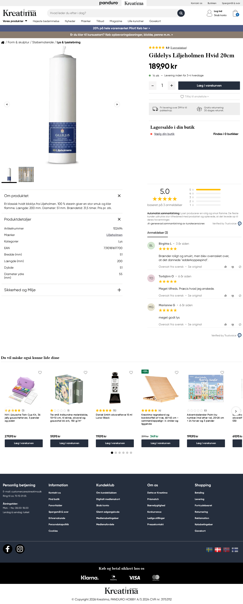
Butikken (212, 3)
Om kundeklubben (106, 492)
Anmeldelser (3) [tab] (157, 232)
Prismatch (153, 499)
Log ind (218, 11)
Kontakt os (196, 3)
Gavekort (200, 530)
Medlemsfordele (105, 524)
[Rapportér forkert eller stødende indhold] (240, 267)
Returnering (201, 511)
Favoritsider (55, 505)
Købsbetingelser (204, 524)
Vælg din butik (164, 134)
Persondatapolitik (59, 524)
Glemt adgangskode (107, 511)
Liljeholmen (114, 235)
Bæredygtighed (156, 505)
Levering (199, 499)
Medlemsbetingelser (107, 518)
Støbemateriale (43, 42)
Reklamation (202, 518)
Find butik (54, 499)
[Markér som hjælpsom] (226, 267)
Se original (195, 266)
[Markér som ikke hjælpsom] (233, 267)
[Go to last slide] (7, 104)
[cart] (235, 13)
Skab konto (220, 15)
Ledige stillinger (156, 518)
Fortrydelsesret (203, 505)
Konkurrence (154, 511)
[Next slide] (117, 104)
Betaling (199, 492)
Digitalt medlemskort (108, 499)
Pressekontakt (155, 524)
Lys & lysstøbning (68, 42)
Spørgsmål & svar (231, 3)
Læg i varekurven (209, 85)
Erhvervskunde (57, 518)
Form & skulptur (18, 42)
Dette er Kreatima (157, 492)
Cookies (53, 531)
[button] (15, 21)
